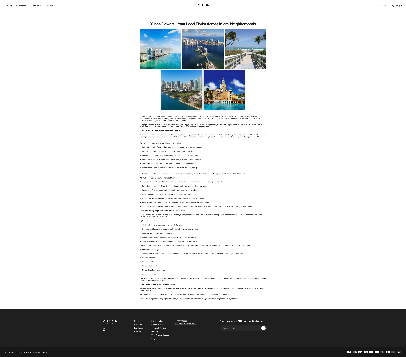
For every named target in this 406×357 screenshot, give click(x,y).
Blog (153, 338)
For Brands (138, 328)
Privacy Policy (157, 321)
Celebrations (139, 324)
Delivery (154, 331)
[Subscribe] (263, 328)
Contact (137, 331)
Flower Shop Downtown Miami (153, 270)
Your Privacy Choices (160, 335)
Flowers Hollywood (149, 266)
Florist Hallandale (148, 258)
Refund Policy (157, 324)
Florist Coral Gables (149, 274)
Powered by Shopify (40, 352)
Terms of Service (158, 328)
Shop (136, 321)
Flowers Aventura (148, 262)
